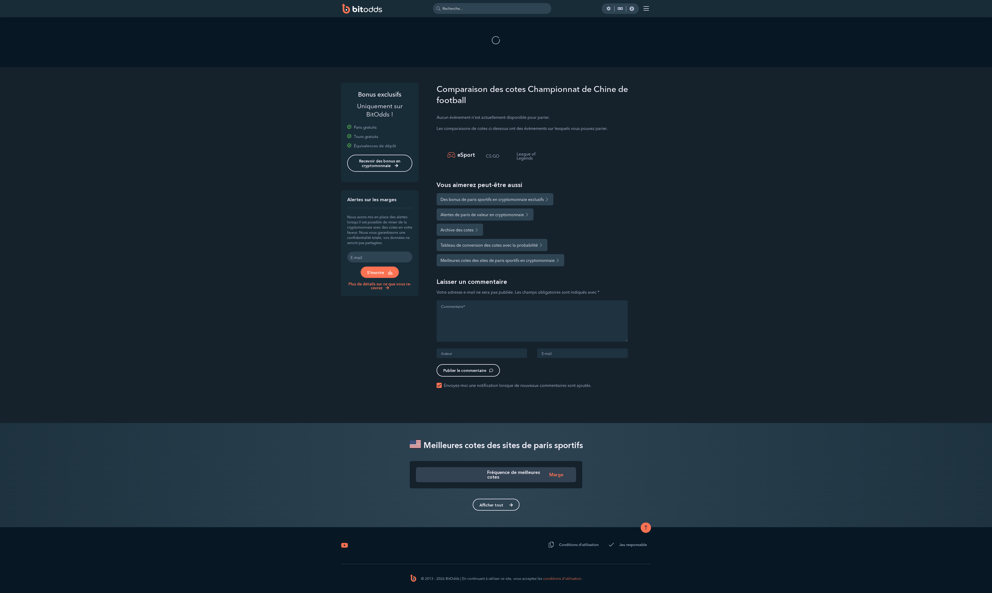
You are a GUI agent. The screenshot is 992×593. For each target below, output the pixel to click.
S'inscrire (375, 272)
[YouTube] (344, 545)
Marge (556, 474)
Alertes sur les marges (372, 199)
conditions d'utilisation (562, 578)
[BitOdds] (361, 8)
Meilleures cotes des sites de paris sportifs (502, 445)
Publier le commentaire (464, 370)
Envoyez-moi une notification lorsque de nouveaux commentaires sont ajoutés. (517, 385)
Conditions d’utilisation (579, 544)
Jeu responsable (633, 544)
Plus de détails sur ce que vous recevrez (379, 286)
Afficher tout (491, 505)
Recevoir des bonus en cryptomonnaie (379, 163)
